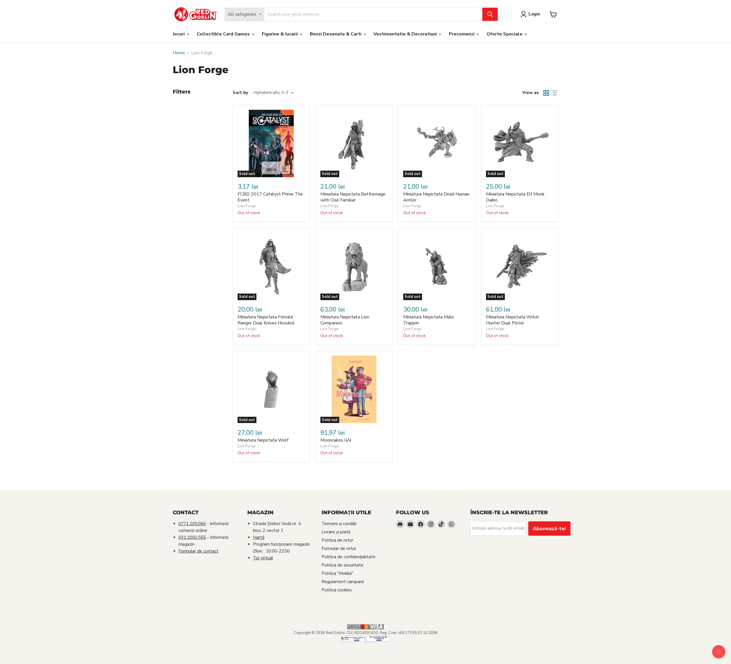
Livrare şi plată (336, 532)
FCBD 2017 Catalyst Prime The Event (270, 197)
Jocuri (179, 34)
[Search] (490, 14)
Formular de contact (198, 551)
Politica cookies (337, 590)
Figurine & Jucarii (280, 34)
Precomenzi (462, 34)
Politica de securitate (343, 565)
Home (179, 52)
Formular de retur (339, 548)
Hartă (258, 537)
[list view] (554, 93)
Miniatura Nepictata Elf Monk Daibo (515, 197)
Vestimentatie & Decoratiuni (405, 34)
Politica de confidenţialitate (348, 557)
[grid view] (546, 93)
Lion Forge (247, 206)
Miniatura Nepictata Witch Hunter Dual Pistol (512, 320)
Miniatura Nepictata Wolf (263, 440)
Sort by (240, 92)
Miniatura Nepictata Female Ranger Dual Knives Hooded (266, 320)
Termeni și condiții (339, 524)
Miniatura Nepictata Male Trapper (428, 320)
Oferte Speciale (505, 34)
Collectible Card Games (224, 34)
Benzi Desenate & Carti (336, 34)
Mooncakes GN (335, 440)
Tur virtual (263, 558)
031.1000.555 (192, 537)
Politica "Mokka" (337, 573)
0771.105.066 (192, 524)
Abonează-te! (549, 528)
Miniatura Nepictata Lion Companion (344, 320)
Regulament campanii (343, 582)
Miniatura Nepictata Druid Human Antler (436, 197)
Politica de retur (337, 540)
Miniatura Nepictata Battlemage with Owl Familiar (352, 197)
